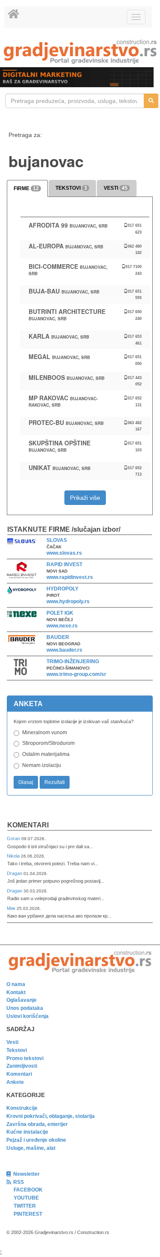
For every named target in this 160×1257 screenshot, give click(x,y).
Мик (12, 908)
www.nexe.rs (62, 626)
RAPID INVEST (64, 564)
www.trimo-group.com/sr (76, 674)
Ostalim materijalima (46, 754)
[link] (80, 51)
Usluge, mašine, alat (30, 1148)
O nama (15, 984)
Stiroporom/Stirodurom (48, 743)
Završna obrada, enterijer (37, 1124)
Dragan (15, 873)
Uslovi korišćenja (27, 1016)
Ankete (15, 1082)
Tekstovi (16, 1050)
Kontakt (16, 992)
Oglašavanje (21, 1000)
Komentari (28, 825)
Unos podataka (24, 1008)
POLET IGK (60, 613)
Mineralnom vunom (44, 732)
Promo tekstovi (25, 1058)
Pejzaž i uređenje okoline (36, 1140)
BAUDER (58, 637)
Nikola (14, 855)
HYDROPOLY (63, 589)
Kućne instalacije (27, 1132)
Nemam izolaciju (41, 765)
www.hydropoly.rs (68, 601)
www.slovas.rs (64, 553)
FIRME (26, 188)
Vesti (12, 1042)
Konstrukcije (22, 1108)
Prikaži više (85, 497)
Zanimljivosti (21, 1066)
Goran (14, 838)
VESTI (116, 188)
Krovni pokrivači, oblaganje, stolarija (50, 1116)
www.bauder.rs (64, 650)
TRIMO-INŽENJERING (73, 661)
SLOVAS (57, 540)
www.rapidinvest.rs (70, 577)
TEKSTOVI (71, 188)
